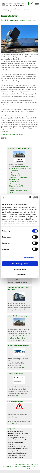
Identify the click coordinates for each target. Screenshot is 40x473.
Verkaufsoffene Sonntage (15, 457)
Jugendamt (10, 444)
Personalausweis (22, 451)
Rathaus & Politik (15, 9)
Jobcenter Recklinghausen (15, 442)
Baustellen (23, 438)
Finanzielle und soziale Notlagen (18, 282)
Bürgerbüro (11, 440)
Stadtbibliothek (12, 455)
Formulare (18, 440)
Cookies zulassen (20, 274)
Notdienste (24, 449)
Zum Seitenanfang (19, 464)
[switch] (35, 237)
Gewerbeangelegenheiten (19, 173)
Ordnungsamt (11, 451)
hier (23, 367)
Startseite (4, 9)
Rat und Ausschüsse (13, 453)
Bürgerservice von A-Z (16, 186)
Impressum (8, 467)
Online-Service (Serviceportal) (18, 177)
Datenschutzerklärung (21, 467)
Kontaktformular (14, 179)
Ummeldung (21, 455)
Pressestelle (25, 9)
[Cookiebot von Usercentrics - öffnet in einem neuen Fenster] (29, 197)
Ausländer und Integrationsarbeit (17, 433)
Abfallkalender (12, 431)
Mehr (25, 310)
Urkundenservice (16, 175)
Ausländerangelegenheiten (19, 166)
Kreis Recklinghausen (14, 449)
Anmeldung (21, 431)
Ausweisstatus (13, 188)
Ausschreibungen (12, 436)
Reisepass (23, 453)
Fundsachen (26, 440)
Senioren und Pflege (14, 280)
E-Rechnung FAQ (14, 184)
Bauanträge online (13, 438)
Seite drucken (31, 464)
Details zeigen (29, 257)
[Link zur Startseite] (13, 6)
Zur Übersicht (12, 423)
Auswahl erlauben (20, 269)
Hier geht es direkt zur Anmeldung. (12, 134)
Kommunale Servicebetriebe (16, 446)
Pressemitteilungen (7, 11)
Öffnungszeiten (14, 181)
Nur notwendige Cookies (20, 263)
